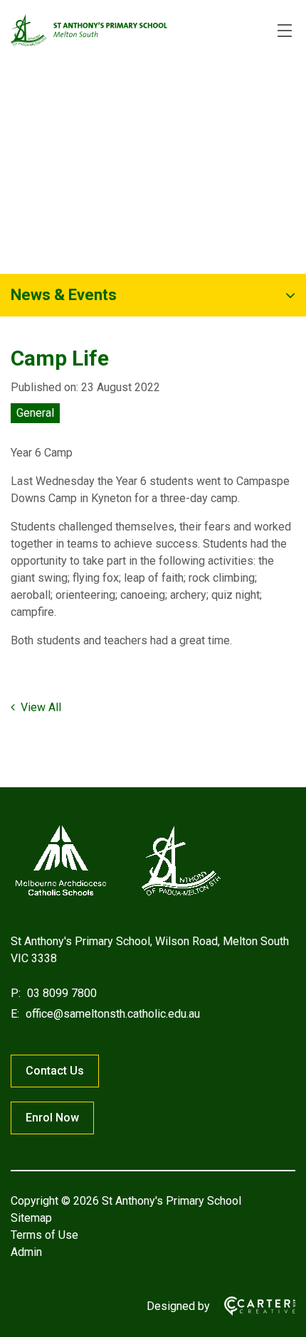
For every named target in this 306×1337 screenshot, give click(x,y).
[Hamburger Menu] (285, 30)
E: (15, 1014)
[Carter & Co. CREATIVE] (252, 1306)
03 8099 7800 (60, 993)
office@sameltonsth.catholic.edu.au (111, 1014)
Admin (26, 1252)
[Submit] (288, 79)
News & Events (64, 295)
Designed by (178, 1306)
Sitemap (31, 1218)
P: (16, 993)
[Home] (117, 895)
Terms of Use (44, 1235)
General (35, 413)
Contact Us (55, 1070)
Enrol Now (52, 1117)
